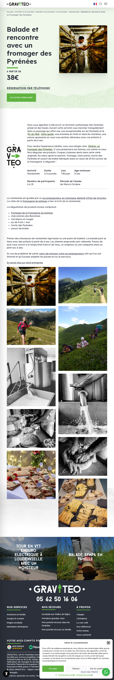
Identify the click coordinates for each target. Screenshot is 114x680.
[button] (108, 642)
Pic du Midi (33, 134)
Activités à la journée (24, 12)
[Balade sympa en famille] (85, 559)
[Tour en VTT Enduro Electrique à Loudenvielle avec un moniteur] (28, 559)
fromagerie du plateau (35, 201)
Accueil (10, 12)
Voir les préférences (99, 668)
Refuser (76, 668)
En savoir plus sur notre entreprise (25, 262)
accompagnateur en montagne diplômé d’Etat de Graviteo (74, 198)
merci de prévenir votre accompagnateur (61, 253)
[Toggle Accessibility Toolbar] (6, 673)
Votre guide (47, 134)
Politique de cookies (66, 675)
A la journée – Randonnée (67, 12)
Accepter (53, 668)
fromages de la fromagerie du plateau (32, 213)
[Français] (95, 4)
